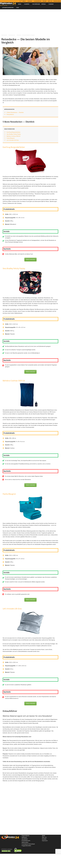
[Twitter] (6, 1)
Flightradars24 (4, 35)
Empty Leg (50, 1)
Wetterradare (25, 842)
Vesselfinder (25, 839)
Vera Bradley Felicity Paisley (14, 134)
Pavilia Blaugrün (11, 138)
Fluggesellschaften (26, 845)
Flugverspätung (37, 1)
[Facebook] (1, 1)
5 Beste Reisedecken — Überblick (15, 112)
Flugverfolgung (25, 835)
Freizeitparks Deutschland (28, 844)
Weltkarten (24, 837)
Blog (17, 7)
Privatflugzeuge (57, 1)
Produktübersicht (12, 35)
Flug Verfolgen (36, 4)
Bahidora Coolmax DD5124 (13, 136)
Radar (19, 4)
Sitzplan (43, 4)
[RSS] (3, 1)
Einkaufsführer (10, 114)
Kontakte (44, 839)
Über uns (44, 837)
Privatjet (45, 1)
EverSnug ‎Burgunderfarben (13, 132)
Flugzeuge (51, 4)
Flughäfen (26, 4)
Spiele (43, 835)
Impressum (45, 840)
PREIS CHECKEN (30, 259)
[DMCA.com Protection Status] (10, 851)
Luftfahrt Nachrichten (7, 7)
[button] (58, 6)
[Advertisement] (30, 21)
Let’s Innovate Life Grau (13, 140)
